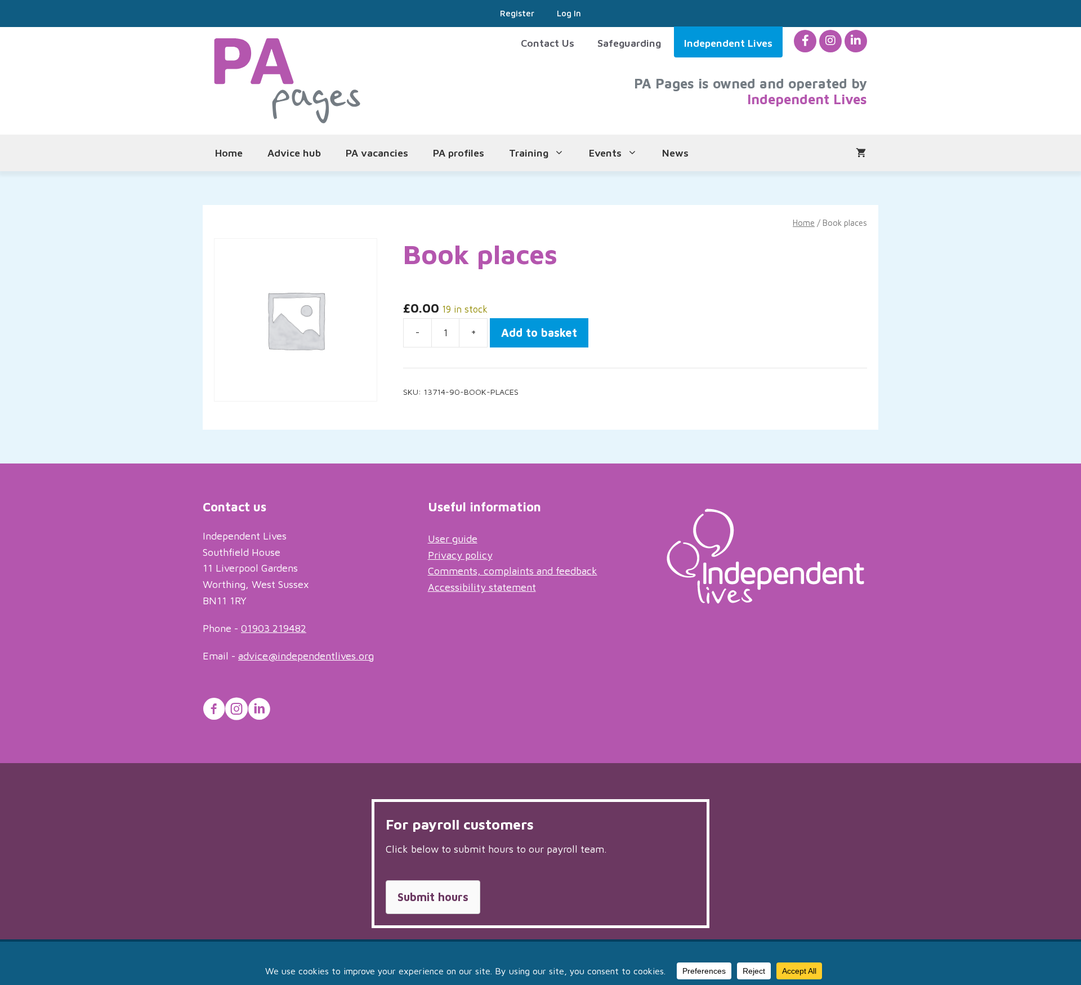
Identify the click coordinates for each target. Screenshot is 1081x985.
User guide (452, 539)
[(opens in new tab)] (765, 600)
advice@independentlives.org (306, 656)
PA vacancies (377, 153)
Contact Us (547, 43)
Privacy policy (460, 555)
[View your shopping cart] (860, 152)
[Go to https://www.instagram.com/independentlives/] (236, 711)
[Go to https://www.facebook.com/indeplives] (214, 711)
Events (605, 153)
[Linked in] (856, 41)
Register (517, 13)
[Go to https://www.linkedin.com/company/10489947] (259, 711)
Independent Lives (728, 43)
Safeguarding (629, 43)
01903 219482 (273, 628)
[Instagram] (830, 41)
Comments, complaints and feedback (512, 571)
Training (528, 153)
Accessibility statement (482, 587)
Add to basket (539, 332)
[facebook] (805, 41)
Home (229, 153)
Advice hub (294, 153)
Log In (569, 13)
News (675, 153)
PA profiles (458, 153)
